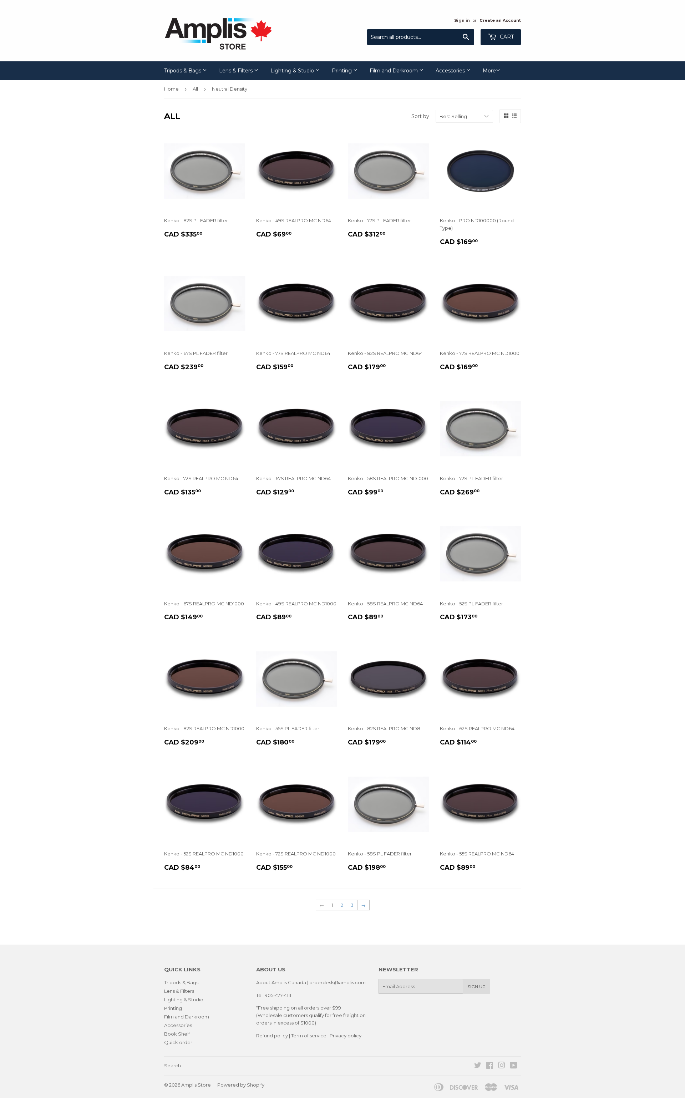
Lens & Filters (236, 70)
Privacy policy (345, 1035)
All (195, 89)
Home (171, 89)
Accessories (451, 70)
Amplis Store (196, 1085)
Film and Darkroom (394, 70)
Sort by (420, 116)
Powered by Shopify (240, 1085)
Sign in (462, 20)
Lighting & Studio (292, 70)
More (489, 70)
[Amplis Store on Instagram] (501, 1066)
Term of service (308, 1035)
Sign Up (477, 986)
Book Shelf (177, 1034)
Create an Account (500, 20)
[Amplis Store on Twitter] (477, 1066)
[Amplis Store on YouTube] (513, 1066)
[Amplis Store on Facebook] (489, 1066)
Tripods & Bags (183, 70)
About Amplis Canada (281, 982)
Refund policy (272, 1035)
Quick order (178, 1042)
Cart (506, 37)
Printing (342, 70)
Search (172, 1065)
